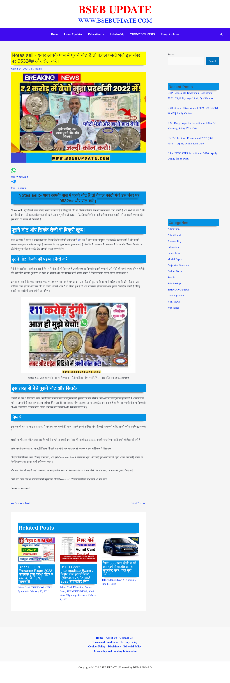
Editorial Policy (132, 646)
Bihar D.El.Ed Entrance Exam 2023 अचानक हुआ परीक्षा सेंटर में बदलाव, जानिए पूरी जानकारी (36, 574)
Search (171, 54)
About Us (111, 638)
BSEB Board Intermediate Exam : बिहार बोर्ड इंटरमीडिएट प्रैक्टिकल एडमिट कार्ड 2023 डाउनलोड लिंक (77, 574)
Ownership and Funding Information (115, 651)
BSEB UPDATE (115, 9)
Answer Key (175, 241)
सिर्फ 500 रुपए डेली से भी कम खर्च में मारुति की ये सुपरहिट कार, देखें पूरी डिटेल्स (119, 568)
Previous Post (20, 503)
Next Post (139, 503)
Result (171, 277)
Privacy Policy (129, 642)
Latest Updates (73, 34)
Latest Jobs (174, 253)
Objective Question (178, 265)
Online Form (175, 271)
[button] (102, 34)
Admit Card (24, 587)
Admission (174, 228)
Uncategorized (176, 295)
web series (173, 307)
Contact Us (126, 638)
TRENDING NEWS (142, 34)
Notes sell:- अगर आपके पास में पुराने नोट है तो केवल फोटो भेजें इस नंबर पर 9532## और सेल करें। (79, 198)
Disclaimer (114, 646)
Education (94, 34)
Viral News (174, 301)
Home (54, 34)
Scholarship (117, 34)
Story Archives (170, 34)
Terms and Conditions (105, 642)
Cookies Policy (96, 646)
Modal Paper (175, 259)
